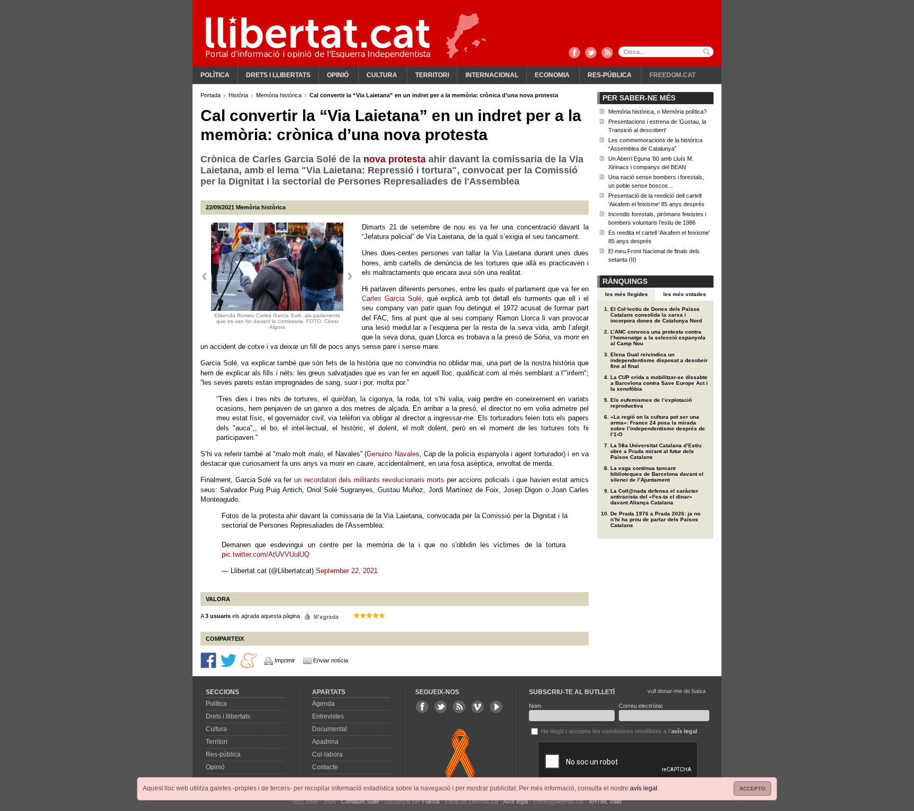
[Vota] (322, 616)
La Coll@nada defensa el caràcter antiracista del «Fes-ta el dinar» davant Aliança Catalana (654, 496)
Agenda (323, 703)
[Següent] (349, 276)
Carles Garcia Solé (392, 298)
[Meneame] (249, 660)
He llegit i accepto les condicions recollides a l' (618, 731)
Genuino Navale (391, 454)
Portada (211, 95)
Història (239, 95)
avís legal (643, 788)
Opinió (338, 75)
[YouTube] (496, 707)
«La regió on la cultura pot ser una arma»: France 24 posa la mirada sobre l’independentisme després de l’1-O (657, 425)
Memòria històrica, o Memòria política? (657, 111)
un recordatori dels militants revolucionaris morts (370, 480)
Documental (329, 729)
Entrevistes (328, 716)
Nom (535, 706)
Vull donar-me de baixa (676, 691)
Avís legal (515, 801)
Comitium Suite (360, 801)
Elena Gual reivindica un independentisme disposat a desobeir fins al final (659, 360)
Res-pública (610, 75)
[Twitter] (591, 53)
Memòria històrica (279, 95)
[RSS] (607, 53)
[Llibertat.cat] (318, 37)
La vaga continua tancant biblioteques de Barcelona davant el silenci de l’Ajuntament (656, 474)
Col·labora (327, 754)
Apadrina (325, 741)
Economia (552, 75)
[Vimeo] (478, 707)
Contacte (325, 767)
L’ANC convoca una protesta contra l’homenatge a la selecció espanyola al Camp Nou (658, 337)
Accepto (752, 788)
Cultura (382, 75)
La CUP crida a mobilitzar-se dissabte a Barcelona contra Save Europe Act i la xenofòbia (659, 383)
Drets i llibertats (278, 75)
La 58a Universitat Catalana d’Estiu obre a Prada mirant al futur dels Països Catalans (655, 451)
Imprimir (285, 660)
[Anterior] (204, 276)
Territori (432, 75)
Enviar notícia (330, 660)
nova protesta (395, 159)
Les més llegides (626, 294)
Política (215, 75)
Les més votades (684, 294)
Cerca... (666, 52)
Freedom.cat (673, 75)
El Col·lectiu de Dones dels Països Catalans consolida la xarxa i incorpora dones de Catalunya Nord (656, 315)
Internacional (491, 75)
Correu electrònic (641, 706)
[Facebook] (574, 53)
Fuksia (431, 801)
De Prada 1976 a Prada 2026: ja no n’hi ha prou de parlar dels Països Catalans (655, 519)
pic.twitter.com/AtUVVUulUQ (265, 554)
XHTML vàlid (605, 801)
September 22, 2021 (347, 571)
